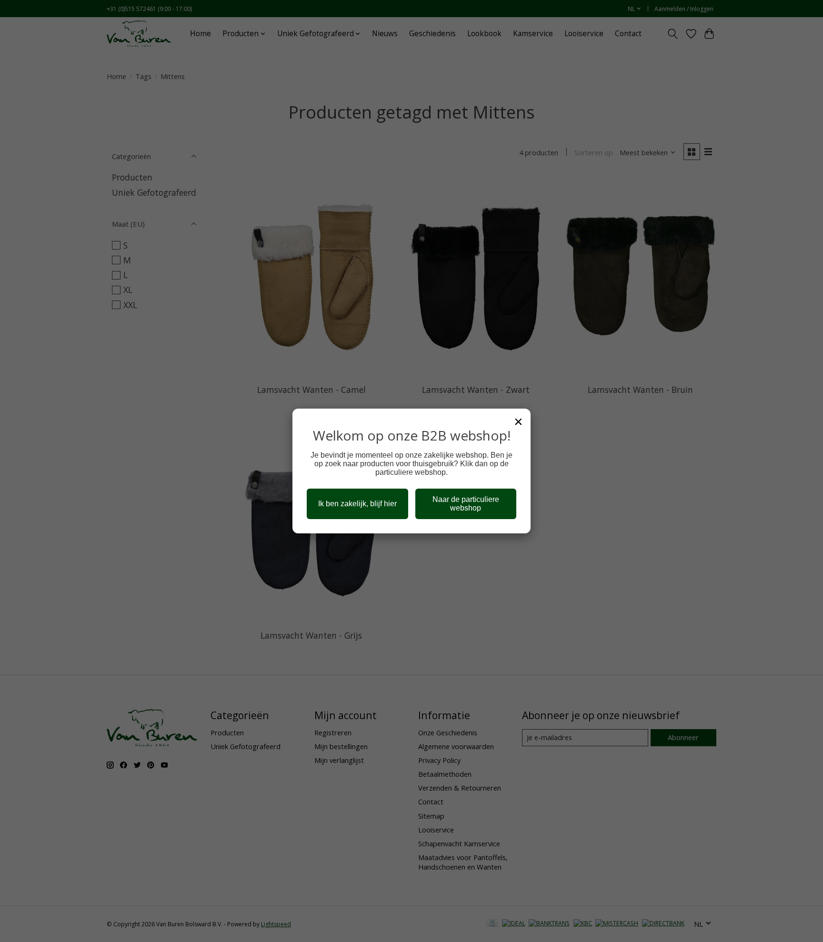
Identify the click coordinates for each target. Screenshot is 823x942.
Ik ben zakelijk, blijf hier (357, 504)
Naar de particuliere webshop (465, 503)
